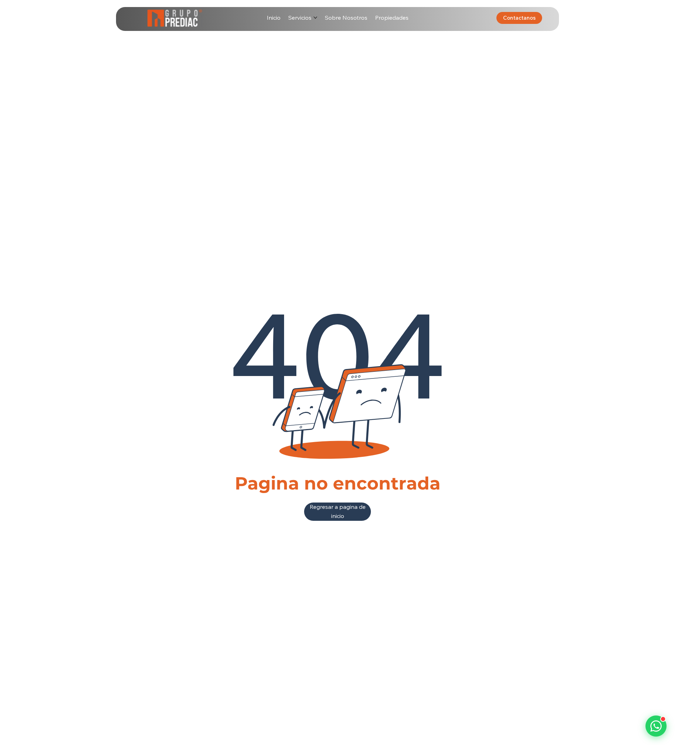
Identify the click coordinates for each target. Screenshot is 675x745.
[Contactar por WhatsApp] (656, 726)
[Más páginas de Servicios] (315, 17)
